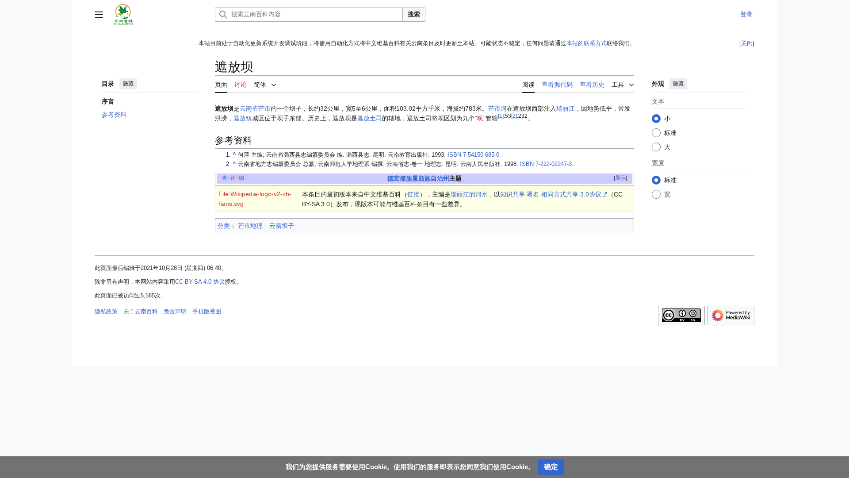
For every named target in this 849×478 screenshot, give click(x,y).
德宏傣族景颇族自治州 (418, 178)
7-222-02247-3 (546, 164)
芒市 (264, 108)
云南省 (249, 108)
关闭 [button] (747, 43)
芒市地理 (250, 225)
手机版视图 (206, 311)
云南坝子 (281, 225)
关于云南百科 (140, 311)
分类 (224, 225)
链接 (413, 194)
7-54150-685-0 (473, 155)
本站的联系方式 (586, 43)
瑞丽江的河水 (469, 194)
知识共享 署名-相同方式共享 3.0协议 (550, 194)
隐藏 (128, 84)
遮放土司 (369, 118)
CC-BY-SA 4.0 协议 (200, 281)
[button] (99, 15)
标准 (670, 132)
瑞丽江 (565, 108)
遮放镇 (242, 118)
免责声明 (175, 311)
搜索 (414, 14)
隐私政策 (106, 311)
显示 (620, 178)
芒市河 (497, 108)
